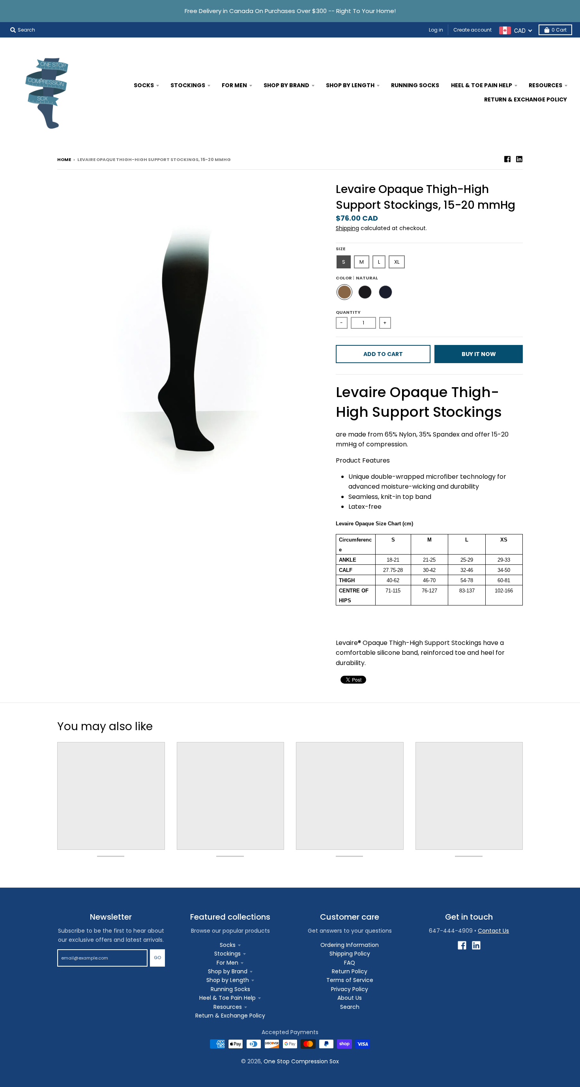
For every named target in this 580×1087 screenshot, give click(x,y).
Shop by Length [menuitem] (350, 85)
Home (64, 159)
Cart (559, 29)
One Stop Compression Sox (301, 1061)
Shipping (347, 228)
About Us (349, 998)
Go (157, 957)
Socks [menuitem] (144, 85)
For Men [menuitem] (234, 85)
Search (349, 1007)
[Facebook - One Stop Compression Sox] (507, 159)
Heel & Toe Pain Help (227, 998)
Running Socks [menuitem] (415, 85)
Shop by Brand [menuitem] (286, 85)
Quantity (348, 312)
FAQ (349, 963)
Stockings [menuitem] (187, 85)
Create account (472, 29)
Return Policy (349, 971)
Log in (436, 29)
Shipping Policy (349, 954)
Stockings (227, 954)
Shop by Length (227, 980)
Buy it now (479, 354)
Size (340, 249)
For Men (227, 963)
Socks (228, 945)
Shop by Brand (227, 971)
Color (357, 278)
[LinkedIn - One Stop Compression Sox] (519, 159)
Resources (227, 1007)
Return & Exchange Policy (230, 1016)
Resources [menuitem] (545, 85)
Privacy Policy (349, 989)
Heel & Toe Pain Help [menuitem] (481, 85)
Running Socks (230, 989)
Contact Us (493, 931)
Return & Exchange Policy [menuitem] (525, 99)
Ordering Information (349, 945)
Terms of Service (349, 980)
